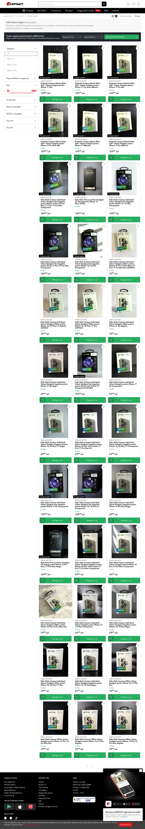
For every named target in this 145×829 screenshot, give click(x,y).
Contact (41, 782)
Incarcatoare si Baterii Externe (14, 787)
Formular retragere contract (48, 806)
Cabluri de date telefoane (13, 793)
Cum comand (43, 787)
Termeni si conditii (79, 782)
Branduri (69, 10)
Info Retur (42, 795)
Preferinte (136, 824)
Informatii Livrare (44, 798)
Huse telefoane (9, 782)
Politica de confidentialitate (82, 784)
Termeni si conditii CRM (81, 787)
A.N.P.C (75, 790)
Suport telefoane (10, 790)
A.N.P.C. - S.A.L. (78, 793)
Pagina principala (8, 16)
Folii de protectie (20, 16)
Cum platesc (43, 790)
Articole (115, 10)
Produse (29, 10)
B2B (106, 10)
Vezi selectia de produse (115, 37)
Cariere (41, 804)
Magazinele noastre (88, 10)
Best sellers (42, 10)
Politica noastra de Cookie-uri (32, 825)
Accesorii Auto (9, 795)
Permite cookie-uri (125, 824)
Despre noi (42, 784)
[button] (128, 4)
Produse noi (56, 10)
